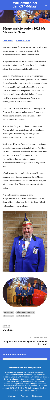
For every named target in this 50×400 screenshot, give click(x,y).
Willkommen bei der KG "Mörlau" (25, 4)
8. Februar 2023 (23, 40)
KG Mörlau (8, 40)
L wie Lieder (8, 330)
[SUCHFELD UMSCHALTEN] (46, 5)
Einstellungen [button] (37, 396)
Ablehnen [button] (24, 396)
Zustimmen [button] (12, 396)
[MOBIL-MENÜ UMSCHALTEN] (4, 5)
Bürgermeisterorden (26, 312)
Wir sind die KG (23, 316)
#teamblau (8, 312)
